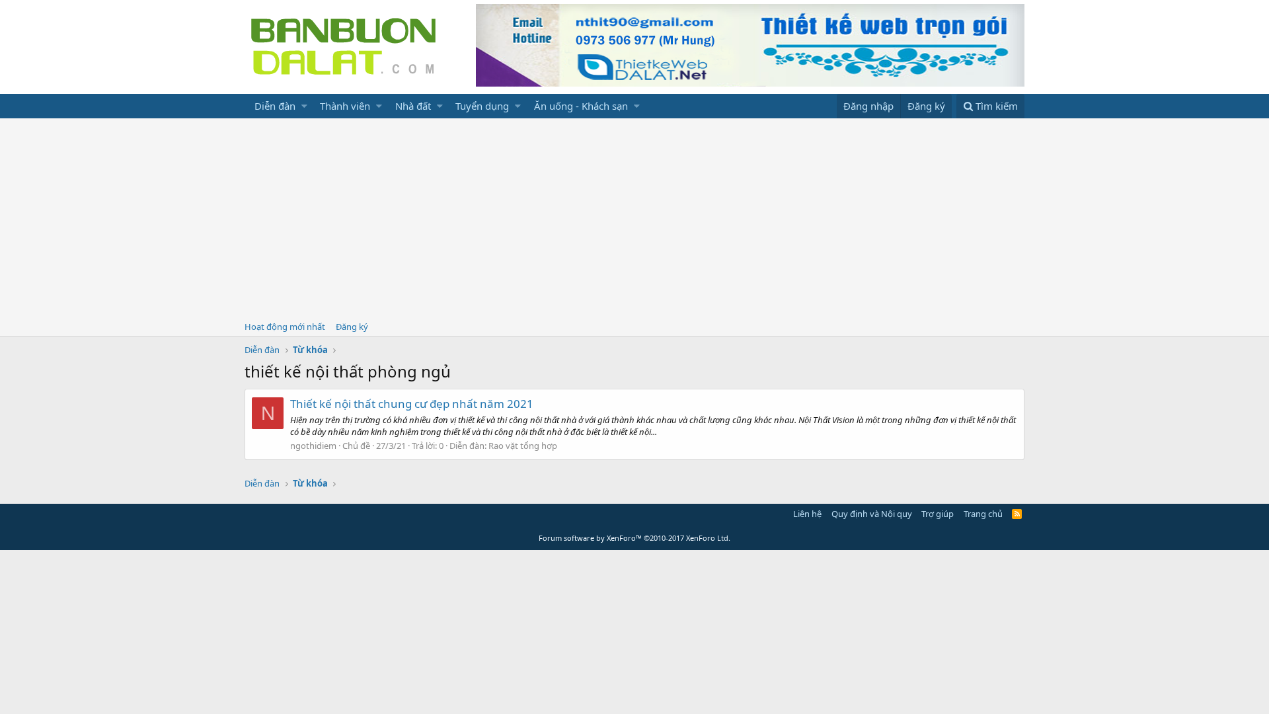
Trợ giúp (937, 514)
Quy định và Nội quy (871, 514)
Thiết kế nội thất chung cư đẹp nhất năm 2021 (411, 403)
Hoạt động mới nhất (285, 327)
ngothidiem (313, 446)
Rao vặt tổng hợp (522, 446)
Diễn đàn (274, 105)
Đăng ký (352, 327)
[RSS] (1016, 513)
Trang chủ (983, 514)
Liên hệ (807, 514)
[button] (304, 106)
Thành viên (345, 105)
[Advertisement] (634, 217)
